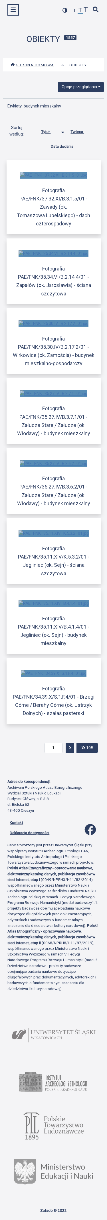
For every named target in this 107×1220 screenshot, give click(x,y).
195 (91, 747)
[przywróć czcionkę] (80, 10)
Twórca (77, 131)
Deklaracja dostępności (29, 832)
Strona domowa (35, 65)
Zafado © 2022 (53, 1210)
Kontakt (16, 822)
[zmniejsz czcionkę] (75, 10)
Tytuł (46, 131)
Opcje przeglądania (79, 86)
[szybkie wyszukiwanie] (96, 10)
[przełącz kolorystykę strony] (65, 10)
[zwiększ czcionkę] (86, 10)
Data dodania (62, 146)
